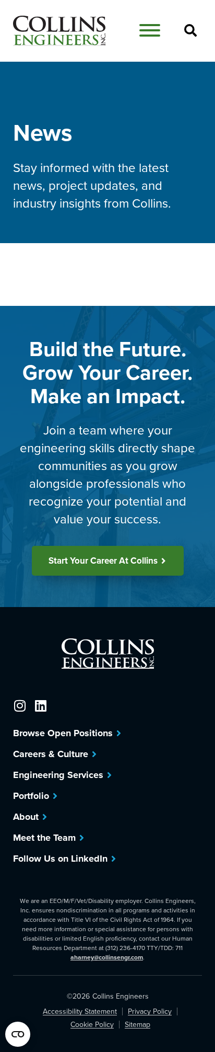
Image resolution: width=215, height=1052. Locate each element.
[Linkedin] (40, 705)
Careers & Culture (50, 754)
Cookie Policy (92, 1024)
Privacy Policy (150, 1011)
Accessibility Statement (80, 1011)
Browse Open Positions (63, 733)
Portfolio (31, 796)
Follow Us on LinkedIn (60, 858)
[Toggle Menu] (149, 30)
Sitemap (137, 1024)
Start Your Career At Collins (103, 560)
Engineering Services (58, 775)
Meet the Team (44, 837)
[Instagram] (19, 705)
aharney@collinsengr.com (106, 957)
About (26, 816)
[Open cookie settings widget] (17, 1034)
